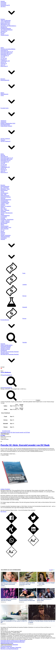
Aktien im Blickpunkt (6, 20)
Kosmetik (3, 218)
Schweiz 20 (3, 62)
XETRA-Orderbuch (5, 138)
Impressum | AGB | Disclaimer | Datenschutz (11, 647)
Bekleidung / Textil (5, 189)
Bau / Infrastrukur (5, 187)
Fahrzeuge (3, 198)
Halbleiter (3, 204)
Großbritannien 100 (5, 60)
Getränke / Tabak (5, 203)
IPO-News (3, 32)
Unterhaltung (4, 238)
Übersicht (3, 140)
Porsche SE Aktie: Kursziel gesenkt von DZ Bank (25, 445)
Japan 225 (3, 64)
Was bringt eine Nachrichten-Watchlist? (10, 351)
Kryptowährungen (5, 319)
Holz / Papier (4, 208)
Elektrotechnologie (5, 195)
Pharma (2, 231)
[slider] (3, 440)
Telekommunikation (5, 236)
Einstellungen (4, 350)
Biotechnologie (4, 190)
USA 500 (3, 57)
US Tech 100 (4, 58)
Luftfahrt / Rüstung (5, 222)
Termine (2, 33)
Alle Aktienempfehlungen (6, 29)
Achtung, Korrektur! (5, 489)
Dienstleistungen (4, 193)
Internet (2, 214)
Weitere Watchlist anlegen (6, 345)
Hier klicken (3, 511)
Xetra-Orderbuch (12, 640)
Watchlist (24, 342)
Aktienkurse (3, 120)
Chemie (2, 191)
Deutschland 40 (4, 50)
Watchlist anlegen (5, 353)
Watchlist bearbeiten (5, 349)
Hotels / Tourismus (5, 210)
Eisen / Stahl (3, 194)
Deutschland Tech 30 (5, 54)
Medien (2, 92)
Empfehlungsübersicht (6, 28)
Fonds (23, 273)
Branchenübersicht (5, 80)
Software (3, 234)
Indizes (2, 47)
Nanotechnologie (4, 226)
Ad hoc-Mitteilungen (5, 21)
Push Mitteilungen (5, 433)
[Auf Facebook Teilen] (11, 522)
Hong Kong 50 (4, 66)
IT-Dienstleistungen (5, 215)
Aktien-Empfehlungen (15, 642)
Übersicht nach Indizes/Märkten (8, 49)
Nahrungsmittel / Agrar (6, 227)
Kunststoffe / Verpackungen (7, 219)
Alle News (3, 6)
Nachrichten (3, 2)
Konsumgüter (4, 216)
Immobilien (3, 211)
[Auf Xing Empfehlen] (11, 534)
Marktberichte (4, 27)
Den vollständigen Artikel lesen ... (8, 453)
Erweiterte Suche (4, 108)
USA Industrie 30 (5, 55)
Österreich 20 (4, 63)
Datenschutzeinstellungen (6, 644)
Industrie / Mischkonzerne (7, 212)
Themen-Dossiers (5, 35)
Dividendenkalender (5, 124)
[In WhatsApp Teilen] (11, 545)
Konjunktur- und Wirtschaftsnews (8, 25)
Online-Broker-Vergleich (6, 126)
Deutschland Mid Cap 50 (6, 53)
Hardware (3, 207)
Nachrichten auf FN (5, 5)
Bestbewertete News (5, 23)
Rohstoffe (3, 232)
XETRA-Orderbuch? (5, 141)
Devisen (24, 318)
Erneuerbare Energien (6, 197)
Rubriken (3, 19)
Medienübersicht (4, 94)
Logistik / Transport (5, 220)
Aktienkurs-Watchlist (5, 347)
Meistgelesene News (5, 24)
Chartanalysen (4, 31)
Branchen (3, 78)
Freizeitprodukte (4, 201)
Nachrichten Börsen (5, 642)
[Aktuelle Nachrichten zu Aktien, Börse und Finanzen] (6, 375)
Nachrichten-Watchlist (6, 346)
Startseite (3, 1)
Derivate (24, 295)
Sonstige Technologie (5, 235)
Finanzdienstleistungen (6, 199)
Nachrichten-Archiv (8, 643)
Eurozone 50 (3, 59)
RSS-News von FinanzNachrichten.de (9, 648)
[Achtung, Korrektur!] (14, 487)
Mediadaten (15, 644)
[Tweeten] (33, 522)
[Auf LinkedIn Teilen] (33, 534)
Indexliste (3, 155)
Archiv (2, 95)
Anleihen (24, 284)
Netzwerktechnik (4, 228)
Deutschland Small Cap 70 (7, 51)
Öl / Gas (2, 230)
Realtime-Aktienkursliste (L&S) (8, 123)
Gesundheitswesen (5, 202)
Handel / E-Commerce (6, 206)
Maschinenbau (4, 223)
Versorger (3, 239)
